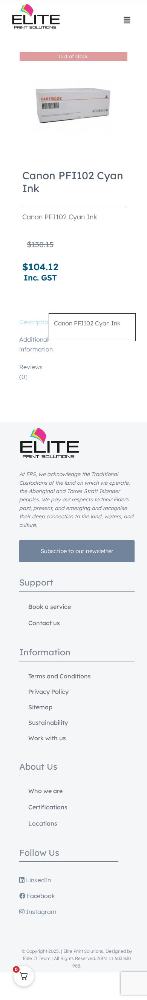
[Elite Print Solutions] (35, 7)
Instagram (40, 911)
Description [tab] (31, 322)
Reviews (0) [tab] (31, 372)
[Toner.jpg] (73, 106)
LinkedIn (37, 880)
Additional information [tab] (31, 344)
